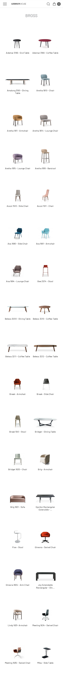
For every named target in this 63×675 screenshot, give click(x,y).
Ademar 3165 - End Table (17, 52)
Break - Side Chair (45, 394)
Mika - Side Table (45, 662)
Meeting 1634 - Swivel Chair (45, 625)
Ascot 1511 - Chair (45, 206)
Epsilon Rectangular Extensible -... (45, 508)
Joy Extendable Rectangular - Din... (45, 586)
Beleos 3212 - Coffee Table (45, 356)
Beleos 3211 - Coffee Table (17, 356)
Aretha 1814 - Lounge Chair (45, 130)
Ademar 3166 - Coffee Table (45, 52)
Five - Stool (17, 547)
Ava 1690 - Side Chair (18, 243)
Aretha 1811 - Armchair (17, 130)
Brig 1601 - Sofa (17, 507)
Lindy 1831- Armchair (18, 625)
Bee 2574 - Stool (45, 281)
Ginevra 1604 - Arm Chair (18, 585)
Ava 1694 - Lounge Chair (17, 281)
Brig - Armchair (45, 469)
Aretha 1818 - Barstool (45, 168)
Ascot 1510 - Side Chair (17, 206)
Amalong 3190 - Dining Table (17, 91)
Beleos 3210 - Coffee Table (45, 318)
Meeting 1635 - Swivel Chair (18, 662)
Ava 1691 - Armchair (45, 243)
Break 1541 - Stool (17, 431)
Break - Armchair (17, 394)
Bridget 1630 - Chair (17, 469)
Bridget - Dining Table (45, 431)
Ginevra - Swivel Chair (45, 547)
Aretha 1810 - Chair (45, 90)
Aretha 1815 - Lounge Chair (17, 168)
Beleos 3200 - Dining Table (17, 318)
